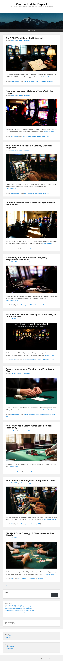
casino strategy (28, 193)
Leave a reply (27, 40)
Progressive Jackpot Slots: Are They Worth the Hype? (29, 91)
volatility (39, 136)
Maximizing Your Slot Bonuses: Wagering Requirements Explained (26, 258)
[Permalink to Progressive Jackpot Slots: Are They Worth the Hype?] (31, 127)
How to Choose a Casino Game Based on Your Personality (29, 426)
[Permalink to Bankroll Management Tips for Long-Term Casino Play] (31, 405)
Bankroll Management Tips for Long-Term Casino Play (30, 370)
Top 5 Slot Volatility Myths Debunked (24, 38)
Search (7, 592)
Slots (11, 305)
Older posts (7, 585)
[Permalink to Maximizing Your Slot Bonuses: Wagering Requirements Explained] (31, 294)
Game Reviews (14, 136)
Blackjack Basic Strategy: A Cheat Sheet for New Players (30, 534)
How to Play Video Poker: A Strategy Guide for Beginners (29, 146)
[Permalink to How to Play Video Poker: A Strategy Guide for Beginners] (31, 182)
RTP (37, 81)
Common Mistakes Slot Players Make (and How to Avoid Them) (31, 203)
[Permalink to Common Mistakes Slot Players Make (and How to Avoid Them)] (31, 239)
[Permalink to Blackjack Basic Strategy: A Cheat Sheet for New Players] (31, 570)
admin (20, 40)
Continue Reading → (49, 77)
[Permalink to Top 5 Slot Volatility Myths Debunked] (31, 72)
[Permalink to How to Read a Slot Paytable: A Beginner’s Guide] (31, 515)
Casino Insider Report (31, 4)
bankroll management (29, 81)
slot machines (42, 81)
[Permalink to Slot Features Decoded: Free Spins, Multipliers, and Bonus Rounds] (31, 351)
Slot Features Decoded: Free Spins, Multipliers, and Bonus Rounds (31, 315)
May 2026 (8, 635)
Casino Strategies (14, 81)
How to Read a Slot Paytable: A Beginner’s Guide (30, 480)
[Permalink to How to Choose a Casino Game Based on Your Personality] (31, 462)
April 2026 (8, 637)
